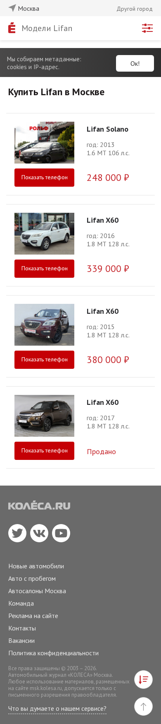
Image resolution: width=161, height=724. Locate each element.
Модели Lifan (46, 28)
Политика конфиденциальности (53, 653)
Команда (21, 603)
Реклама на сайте (33, 615)
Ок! (135, 63)
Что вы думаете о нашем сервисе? (57, 708)
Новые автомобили (36, 566)
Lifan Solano (107, 129)
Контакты (22, 628)
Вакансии (21, 640)
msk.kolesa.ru (46, 688)
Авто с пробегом (32, 578)
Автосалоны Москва (37, 591)
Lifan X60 (102, 220)
